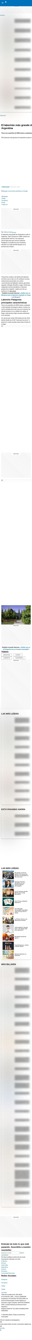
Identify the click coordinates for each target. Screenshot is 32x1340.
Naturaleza (27, 7)
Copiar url (5, 204)
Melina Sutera (8, 232)
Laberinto (6, 658)
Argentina (6, 655)
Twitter (4, 198)
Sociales (27, 20)
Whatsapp (5, 196)
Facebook (5, 200)
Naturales (27, 22)
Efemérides (27, 28)
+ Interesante (5, 187)
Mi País (27, 3)
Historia (27, 9)
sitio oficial (12, 291)
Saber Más (27, 5)
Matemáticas (27, 26)
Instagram (4, 1279)
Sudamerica (19, 658)
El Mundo (4, 1261)
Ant (1, 1328)
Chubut (17, 655)
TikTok (3, 1286)
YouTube (4, 1292)
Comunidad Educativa (27, 14)
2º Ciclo (27, 30)
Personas (27, 11)
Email (3, 202)
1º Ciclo (27, 19)
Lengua (26, 24)
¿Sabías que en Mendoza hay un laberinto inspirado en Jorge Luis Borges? (16, 295)
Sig (3, 1328)
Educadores (27, 17)
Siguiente (3, 115)
